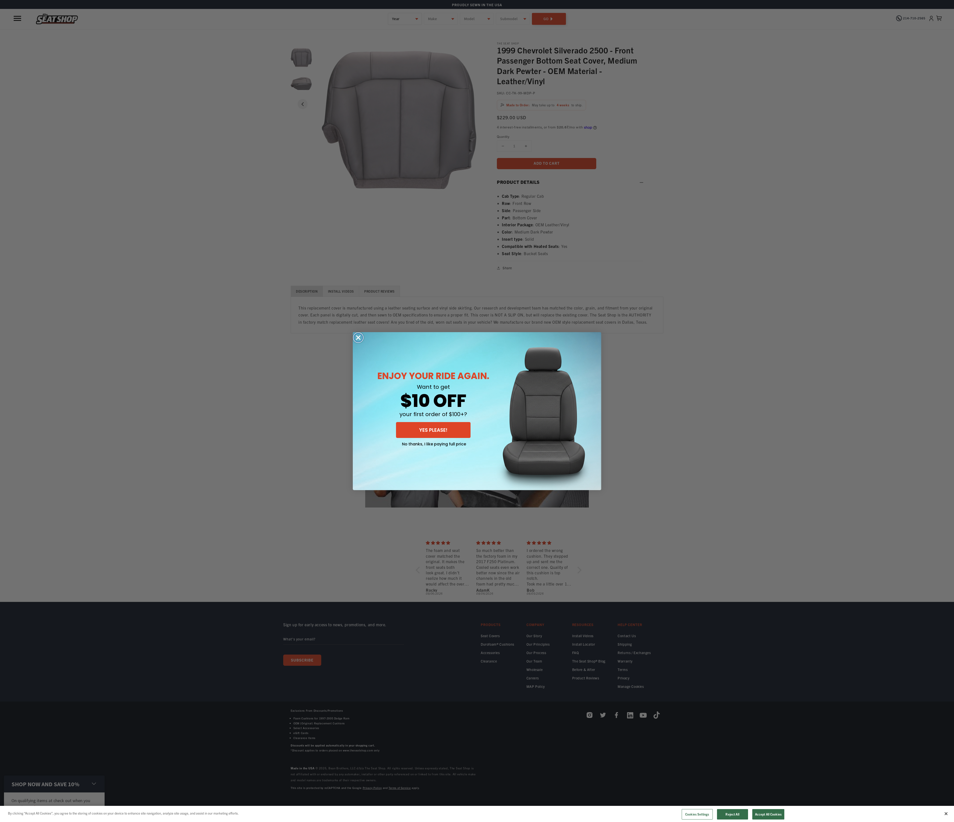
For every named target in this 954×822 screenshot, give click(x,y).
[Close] (946, 813)
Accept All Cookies (768, 814)
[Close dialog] (358, 337)
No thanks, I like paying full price (434, 444)
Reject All (732, 814)
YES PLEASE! (433, 430)
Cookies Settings (697, 814)
